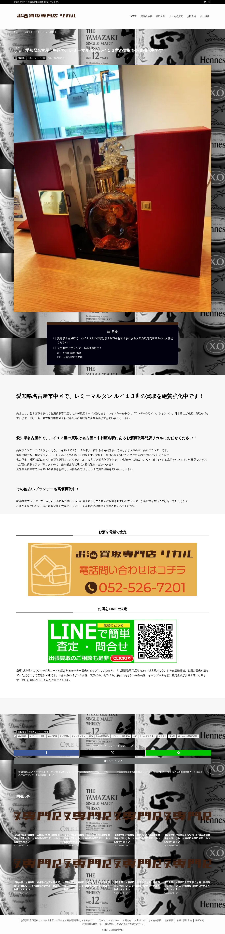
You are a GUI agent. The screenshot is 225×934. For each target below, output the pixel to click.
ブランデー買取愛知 (121, 736)
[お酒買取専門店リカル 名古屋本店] (47, 16)
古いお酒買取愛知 (147, 736)
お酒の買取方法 (184, 920)
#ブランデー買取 (37, 736)
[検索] (209, 2)
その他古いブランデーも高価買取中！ (79, 348)
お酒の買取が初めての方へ (130, 923)
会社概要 (169, 920)
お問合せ (127, 920)
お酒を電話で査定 (72, 352)
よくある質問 (155, 920)
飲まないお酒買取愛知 (188, 736)
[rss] (205, 2)
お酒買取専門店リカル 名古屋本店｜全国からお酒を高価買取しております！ (57, 920)
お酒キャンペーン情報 (37, 58)
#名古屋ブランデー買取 (82, 736)
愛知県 (172, 736)
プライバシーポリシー (108, 920)
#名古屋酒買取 (102, 736)
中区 (135, 736)
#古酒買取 (64, 736)
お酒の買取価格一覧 (92, 923)
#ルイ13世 (52, 736)
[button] (46, 753)
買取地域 (109, 923)
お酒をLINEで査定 (72, 357)
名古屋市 (162, 736)
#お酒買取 (22, 736)
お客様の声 (139, 920)
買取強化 (21, 58)
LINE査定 (199, 920)
